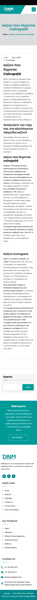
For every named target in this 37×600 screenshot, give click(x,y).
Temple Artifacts (11, 548)
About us (8, 494)
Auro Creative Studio (27, 596)
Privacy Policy (10, 506)
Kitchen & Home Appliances (15, 536)
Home (5, 34)
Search (7, 377)
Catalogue (8, 498)
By (6, 57)
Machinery (8, 532)
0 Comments (10, 60)
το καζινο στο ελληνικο (12, 249)
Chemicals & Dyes (11, 540)
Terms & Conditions (12, 510)
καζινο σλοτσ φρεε (10, 353)
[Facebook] (4, 476)
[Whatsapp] (13, 476)
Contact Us (9, 502)
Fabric (7, 528)
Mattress (8, 544)
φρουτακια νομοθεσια (11, 246)
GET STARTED (17, 438)
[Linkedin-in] (9, 476)
